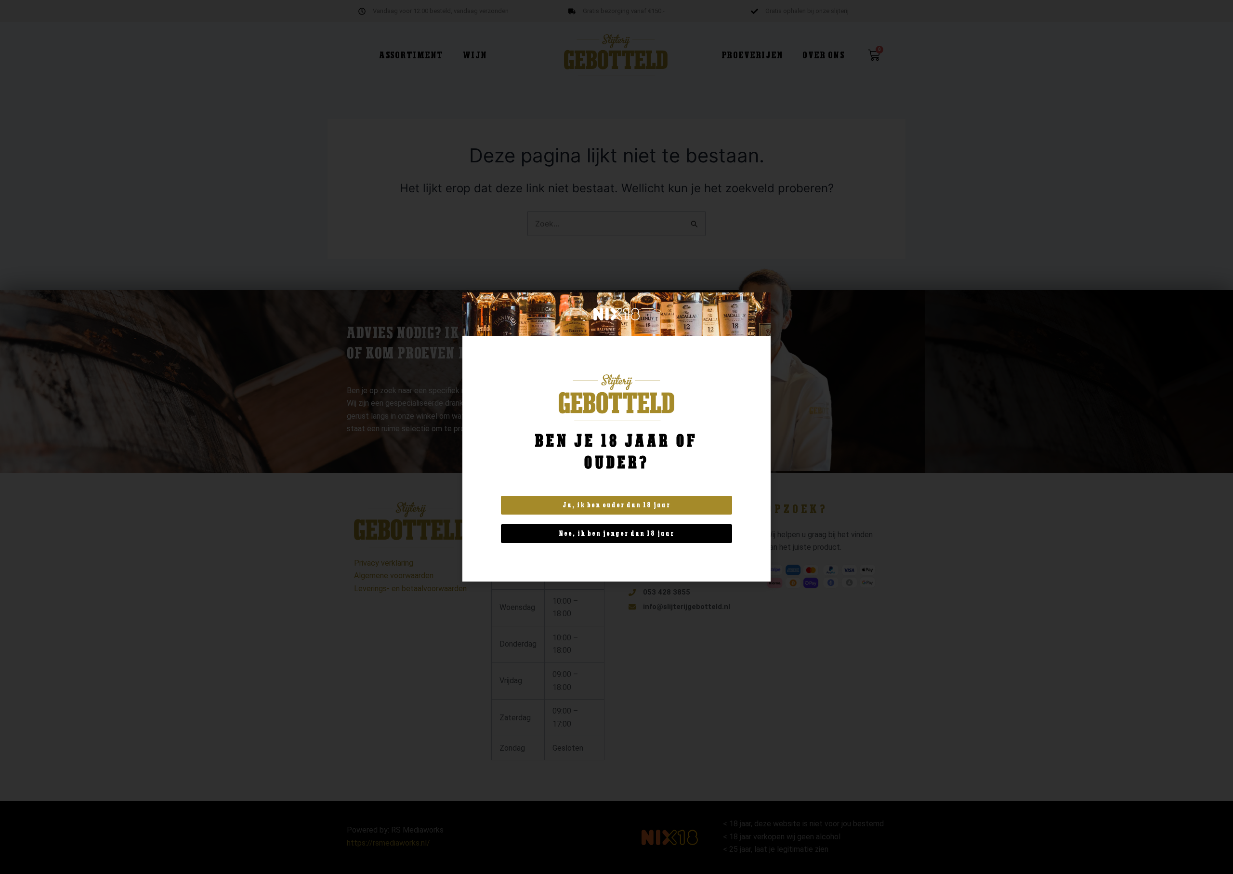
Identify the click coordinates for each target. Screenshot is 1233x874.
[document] (616, 437)
